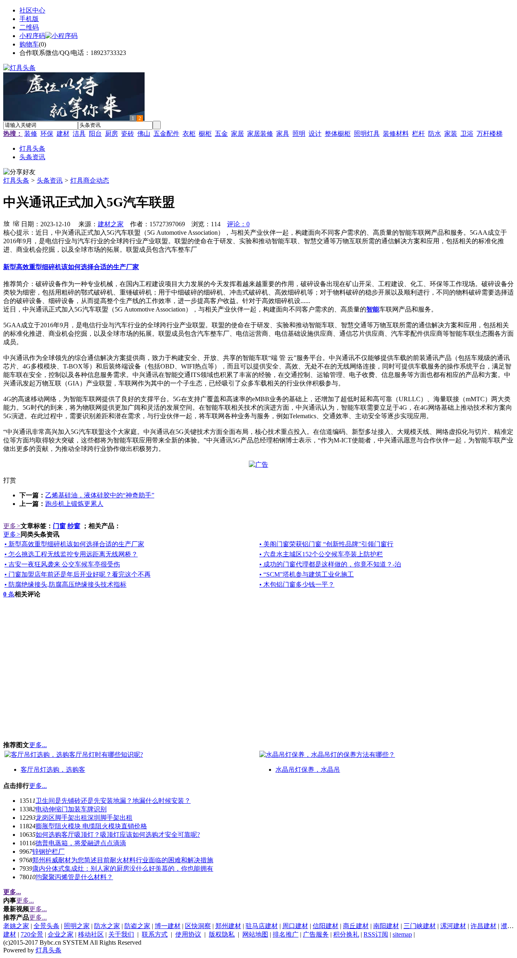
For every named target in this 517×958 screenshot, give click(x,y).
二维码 (29, 27)
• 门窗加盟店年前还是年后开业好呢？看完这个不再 (77, 574)
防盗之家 (137, 925)
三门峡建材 (420, 925)
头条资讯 (50, 180)
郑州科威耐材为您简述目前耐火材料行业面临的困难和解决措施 (122, 860)
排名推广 (285, 934)
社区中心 (32, 10)
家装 (450, 133)
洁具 (79, 133)
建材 (63, 133)
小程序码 (32, 35)
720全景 (32, 934)
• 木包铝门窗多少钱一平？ (296, 584)
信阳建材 (325, 925)
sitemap (402, 934)
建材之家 (111, 224)
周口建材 (295, 925)
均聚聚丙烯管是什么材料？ (74, 877)
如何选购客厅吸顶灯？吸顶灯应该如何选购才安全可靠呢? (118, 834)
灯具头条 (16, 180)
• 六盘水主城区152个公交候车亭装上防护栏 (321, 554)
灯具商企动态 (89, 180)
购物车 (29, 44)
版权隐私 (222, 934)
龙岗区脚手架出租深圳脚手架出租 (84, 817)
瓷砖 (127, 133)
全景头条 (46, 925)
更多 (12, 525)
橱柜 (205, 133)
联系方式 (155, 934)
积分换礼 (346, 934)
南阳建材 (386, 925)
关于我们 (121, 934)
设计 (315, 133)
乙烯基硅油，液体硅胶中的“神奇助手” (99, 495)
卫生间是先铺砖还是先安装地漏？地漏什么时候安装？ (113, 800)
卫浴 (466, 133)
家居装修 (260, 133)
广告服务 (316, 934)
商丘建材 (356, 925)
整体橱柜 (338, 133)
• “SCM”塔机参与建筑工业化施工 (306, 574)
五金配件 (166, 133)
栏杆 (418, 133)
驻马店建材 (262, 925)
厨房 (111, 133)
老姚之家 (16, 925)
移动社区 (91, 934)
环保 (46, 133)
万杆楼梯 (489, 133)
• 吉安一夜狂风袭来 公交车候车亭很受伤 (62, 564)
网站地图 (255, 934)
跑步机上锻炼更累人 (74, 503)
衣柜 (189, 133)
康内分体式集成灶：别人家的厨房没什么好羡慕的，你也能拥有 (122, 868)
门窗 (59, 525)
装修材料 (396, 133)
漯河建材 (453, 925)
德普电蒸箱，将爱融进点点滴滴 (81, 843)
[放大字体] (6, 223)
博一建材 (168, 925)
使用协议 (188, 934)
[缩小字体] (16, 223)
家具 (282, 133)
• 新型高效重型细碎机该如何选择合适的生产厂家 (74, 544)
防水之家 (107, 925)
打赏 (9, 480)
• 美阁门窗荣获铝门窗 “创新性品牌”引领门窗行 (326, 544)
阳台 (95, 133)
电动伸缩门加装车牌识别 (71, 809)
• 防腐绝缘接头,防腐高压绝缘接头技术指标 (65, 584)
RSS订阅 (376, 934)
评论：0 (238, 224)
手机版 (29, 18)
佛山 (143, 133)
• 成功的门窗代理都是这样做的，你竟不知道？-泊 (330, 564)
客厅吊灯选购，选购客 (53, 769)
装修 (30, 133)
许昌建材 (483, 925)
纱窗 (73, 525)
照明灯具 (367, 133)
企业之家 (61, 934)
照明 (298, 133)
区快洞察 (198, 925)
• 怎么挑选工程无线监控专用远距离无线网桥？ (71, 554)
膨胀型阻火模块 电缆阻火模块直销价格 (91, 826)
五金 (221, 133)
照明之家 (77, 925)
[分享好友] (19, 172)
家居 (237, 133)
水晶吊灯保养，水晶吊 (307, 769)
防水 (434, 133)
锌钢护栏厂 (48, 851)
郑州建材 (228, 925)
